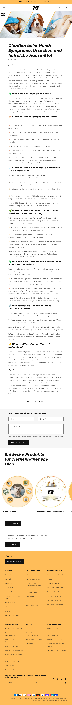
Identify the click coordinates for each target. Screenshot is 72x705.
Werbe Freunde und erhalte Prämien (54, 634)
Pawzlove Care (10, 603)
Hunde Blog (9, 583)
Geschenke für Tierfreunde (14, 650)
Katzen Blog (9, 587)
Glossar (7, 611)
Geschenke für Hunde (12, 646)
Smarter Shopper (11, 592)
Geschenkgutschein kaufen (14, 670)
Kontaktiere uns (52, 628)
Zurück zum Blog (37, 401)
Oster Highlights (32, 605)
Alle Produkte (13, 523)
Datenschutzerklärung (41, 698)
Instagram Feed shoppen (55, 604)
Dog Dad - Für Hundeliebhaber (31, 591)
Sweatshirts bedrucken (55, 587)
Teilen (12, 65)
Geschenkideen (10, 665)
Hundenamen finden (12, 615)
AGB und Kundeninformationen (58, 698)
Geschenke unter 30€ (12, 661)
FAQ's (28, 628)
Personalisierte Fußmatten (56, 592)
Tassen (49, 579)
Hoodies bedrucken (54, 583)
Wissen (7, 607)
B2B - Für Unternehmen (55, 639)
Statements (30, 596)
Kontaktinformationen (52, 700)
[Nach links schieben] (32, 519)
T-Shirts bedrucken (32, 575)
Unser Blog (9, 579)
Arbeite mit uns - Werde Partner (55, 645)
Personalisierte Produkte (55, 575)
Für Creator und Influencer (56, 650)
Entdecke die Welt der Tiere (12, 597)
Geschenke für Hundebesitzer (10, 634)
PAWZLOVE (19, 698)
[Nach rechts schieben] (40, 519)
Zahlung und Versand (39, 700)
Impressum (64, 700)
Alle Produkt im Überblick (35, 639)
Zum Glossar (12, 544)
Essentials (29, 601)
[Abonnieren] (36, 683)
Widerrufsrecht (28, 698)
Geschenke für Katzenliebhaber (10, 641)
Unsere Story (9, 575)
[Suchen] (59, 7)
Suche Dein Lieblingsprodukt (32, 634)
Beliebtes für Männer (54, 596)
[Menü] (4, 7)
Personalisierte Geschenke (49, 512)
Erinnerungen (9, 512)
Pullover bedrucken (33, 579)
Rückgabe (29, 644)
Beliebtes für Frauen (54, 600)
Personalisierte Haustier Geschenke (13, 656)
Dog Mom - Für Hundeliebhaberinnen (33, 584)
